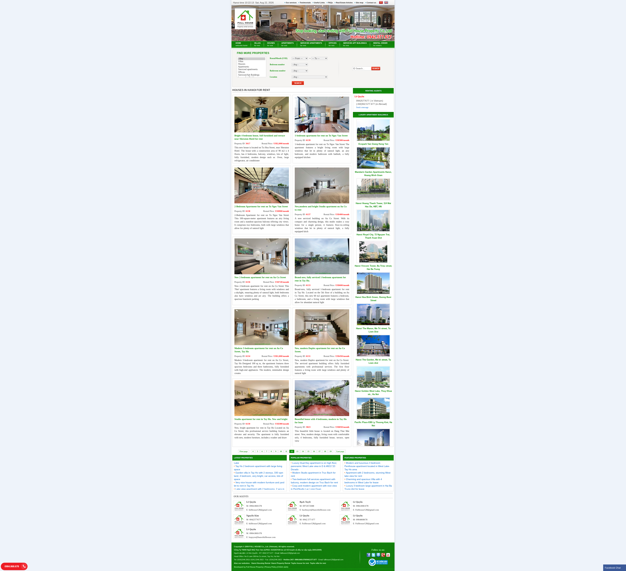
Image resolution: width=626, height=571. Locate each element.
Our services (291, 3)
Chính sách (283, 567)
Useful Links (319, 3)
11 (286, 451)
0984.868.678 (255, 506)
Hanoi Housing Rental (260, 563)
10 (281, 451)
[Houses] (251, 64)
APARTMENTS (287, 44)
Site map (359, 3)
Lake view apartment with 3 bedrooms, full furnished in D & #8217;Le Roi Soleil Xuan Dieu (313, 483)
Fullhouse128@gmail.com (367, 510)
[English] (385, 3)
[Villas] (251, 61)
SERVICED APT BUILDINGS (355, 44)
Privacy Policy (271, 567)
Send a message (362, 107)
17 (319, 451)
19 (331, 451)
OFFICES (332, 44)
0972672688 (308, 506)
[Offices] (251, 72)
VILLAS (257, 44)
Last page (340, 451)
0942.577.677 (309, 519)
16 (314, 451)
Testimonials (305, 3)
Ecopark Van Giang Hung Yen (373, 144)
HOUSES (271, 44)
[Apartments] (251, 67)
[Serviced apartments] (251, 69)
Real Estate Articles (344, 3)
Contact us (371, 3)
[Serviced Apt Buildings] (251, 75)
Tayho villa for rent (318, 563)
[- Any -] (251, 58)
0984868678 (361, 519)
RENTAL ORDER (380, 44)
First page (244, 451)
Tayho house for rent (300, 563)
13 (297, 451)
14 (303, 451)
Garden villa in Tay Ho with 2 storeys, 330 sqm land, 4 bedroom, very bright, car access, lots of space (258, 464)
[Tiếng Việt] (381, 3)
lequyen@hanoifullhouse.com (262, 537)
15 (308, 451)
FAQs (330, 3)
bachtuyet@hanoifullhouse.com (316, 510)
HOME (241, 44)
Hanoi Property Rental (280, 563)
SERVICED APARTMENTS (311, 44)
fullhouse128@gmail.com (260, 510)
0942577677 (255, 519)
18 (325, 451)
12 (292, 451)
